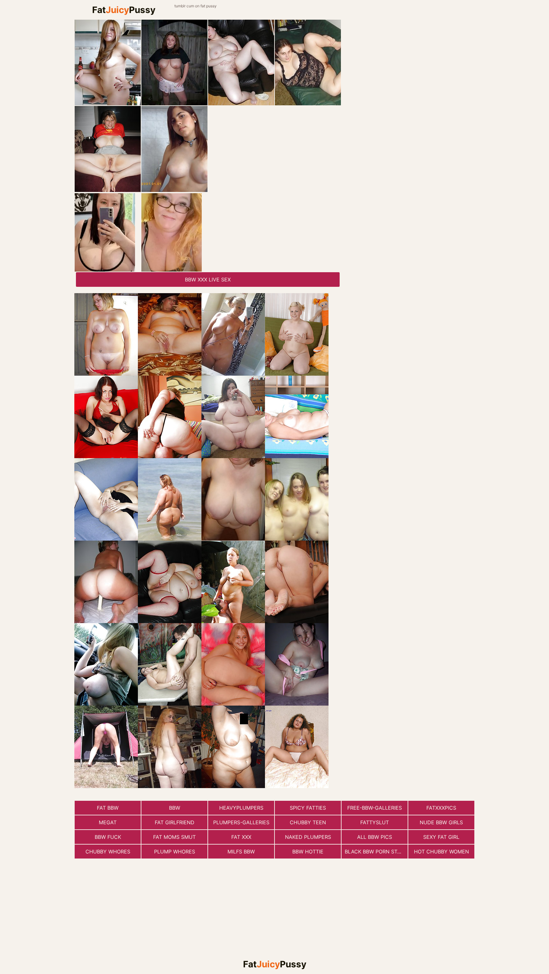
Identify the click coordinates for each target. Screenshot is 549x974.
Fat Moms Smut (174, 837)
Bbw (174, 808)
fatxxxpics (441, 808)
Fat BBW (108, 808)
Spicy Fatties (308, 808)
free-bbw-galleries (374, 808)
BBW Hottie (307, 851)
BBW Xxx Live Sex (208, 279)
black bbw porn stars (376, 851)
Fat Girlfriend (174, 822)
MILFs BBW (241, 851)
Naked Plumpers (308, 837)
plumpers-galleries (241, 822)
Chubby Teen (308, 822)
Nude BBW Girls (441, 822)
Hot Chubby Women (441, 851)
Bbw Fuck (108, 837)
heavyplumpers (241, 808)
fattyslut (374, 822)
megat (108, 822)
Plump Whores (174, 851)
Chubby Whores (107, 851)
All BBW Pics (374, 837)
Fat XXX (241, 837)
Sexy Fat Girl (441, 837)
